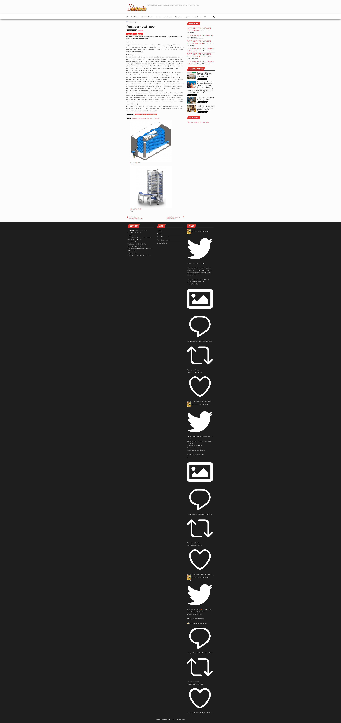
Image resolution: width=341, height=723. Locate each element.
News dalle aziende (152, 114)
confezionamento (136, 118)
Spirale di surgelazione (135, 162)
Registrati (187, 17)
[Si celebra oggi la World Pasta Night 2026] (191, 100)
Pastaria (140, 30)
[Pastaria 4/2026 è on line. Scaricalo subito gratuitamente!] (191, 75)
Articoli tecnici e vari (140, 114)
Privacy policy (174, 719)
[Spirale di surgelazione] (151, 140)
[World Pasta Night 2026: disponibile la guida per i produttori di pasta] (191, 108)
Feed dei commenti (163, 240)
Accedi (159, 234)
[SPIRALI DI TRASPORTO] (151, 187)
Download (178, 17)
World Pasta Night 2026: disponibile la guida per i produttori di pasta (205, 108)
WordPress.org (162, 243)
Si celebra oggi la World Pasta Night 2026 (205, 99)
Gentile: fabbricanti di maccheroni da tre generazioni (136, 217)
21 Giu (189, 235)
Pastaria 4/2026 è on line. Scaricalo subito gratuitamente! (204, 75)
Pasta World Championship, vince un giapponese (173, 217)
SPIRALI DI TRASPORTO (136, 209)
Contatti (195, 17)
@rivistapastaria (202, 231)
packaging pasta (145, 118)
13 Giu (189, 407)
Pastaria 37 (157, 118)
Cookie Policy (182, 719)
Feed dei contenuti (163, 237)
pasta (151, 118)
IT (201, 17)
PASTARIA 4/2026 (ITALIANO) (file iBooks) (200, 36)
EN (205, 17)
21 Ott (189, 581)
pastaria (194, 231)
